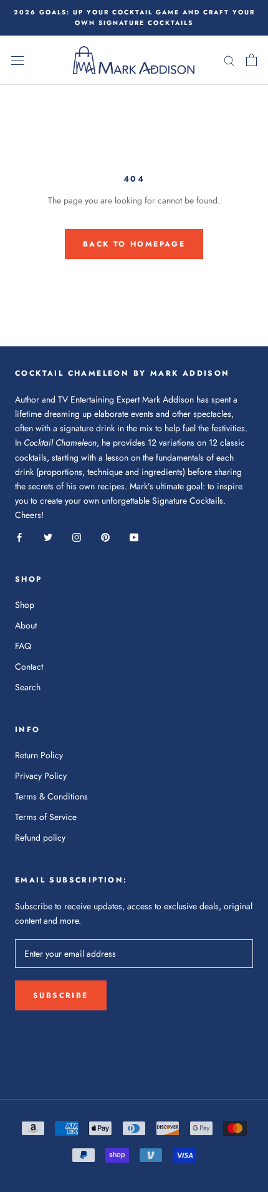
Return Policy (39, 755)
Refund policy (40, 837)
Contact (29, 666)
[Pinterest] (105, 536)
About (26, 625)
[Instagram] (76, 536)
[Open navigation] (17, 61)
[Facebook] (19, 536)
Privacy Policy (41, 775)
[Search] (229, 60)
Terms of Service (46, 817)
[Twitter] (48, 536)
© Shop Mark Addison (134, 1058)
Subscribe (61, 995)
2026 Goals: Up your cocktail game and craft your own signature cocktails (134, 17)
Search (28, 687)
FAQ (23, 646)
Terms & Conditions (51, 796)
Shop (24, 604)
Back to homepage (134, 244)
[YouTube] (134, 536)
